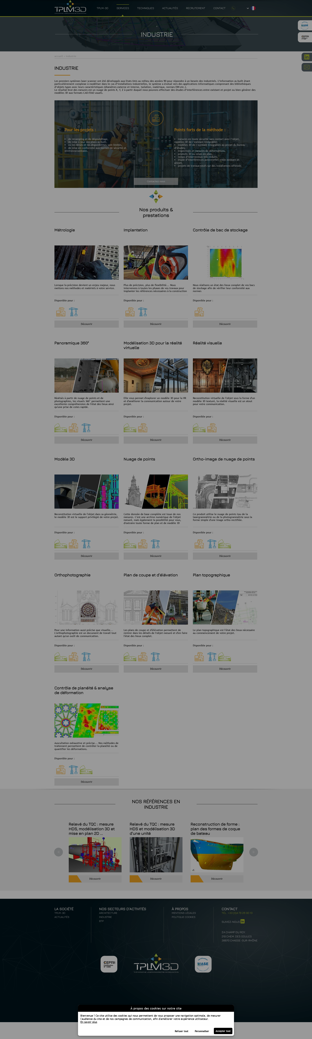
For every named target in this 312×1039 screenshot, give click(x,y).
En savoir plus (88, 1022)
